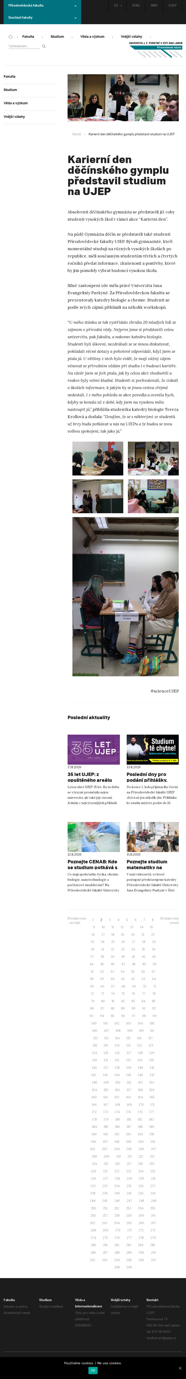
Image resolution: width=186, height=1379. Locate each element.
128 (140, 1053)
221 (105, 1171)
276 (117, 1238)
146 (140, 1075)
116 (139, 1038)
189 (151, 1127)
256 (93, 1215)
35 (143, 949)
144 (117, 1075)
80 (103, 1001)
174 (117, 1112)
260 (141, 1215)
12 (122, 927)
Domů (76, 134)
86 (92, 1008)
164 (140, 1097)
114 (117, 1038)
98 (144, 1016)
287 (105, 1253)
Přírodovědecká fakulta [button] (25, 6)
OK (93, 1370)
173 (105, 1112)
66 (102, 986)
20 (133, 935)
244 (92, 1201)
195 (152, 1134)
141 (152, 1068)
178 (94, 1119)
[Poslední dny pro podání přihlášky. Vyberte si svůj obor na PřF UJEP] (153, 750)
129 (151, 1053)
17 (103, 935)
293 (104, 1260)
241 (129, 1193)
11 (113, 927)
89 (123, 1008)
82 (123, 1001)
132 (117, 1060)
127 (129, 1053)
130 (94, 1060)
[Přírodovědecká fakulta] (10, 36)
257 (105, 1215)
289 (129, 1253)
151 (129, 1082)
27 (133, 942)
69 (134, 986)
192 (117, 1134)
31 (102, 949)
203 (104, 1149)
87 (102, 1008)
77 (143, 994)
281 (105, 1245)
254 (140, 1208)
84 (143, 1001)
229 (129, 1178)
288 (117, 1253)
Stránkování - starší (169, 920)
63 (143, 979)
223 (128, 1171)
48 (133, 964)
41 (133, 957)
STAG (136, 6)
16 (93, 935)
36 (153, 949)
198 (117, 1142)
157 (129, 1090)
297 (153, 1260)
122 (139, 1045)
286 (93, 1253)
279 (153, 1238)
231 (153, 1178)
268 (93, 1230)
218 (140, 1164)
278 (141, 1238)
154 (94, 1090)
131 (106, 1060)
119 (106, 1045)
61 (122, 979)
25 (113, 942)
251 (105, 1208)
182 (140, 1119)
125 (106, 1053)
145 (128, 1075)
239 (105, 1193)
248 (141, 1201)
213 (152, 1156)
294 (117, 1260)
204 (117, 1149)
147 (152, 1075)
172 (94, 1112)
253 (128, 1208)
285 (152, 1245)
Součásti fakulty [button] (20, 18)
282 (116, 1245)
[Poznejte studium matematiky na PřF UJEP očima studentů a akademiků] (153, 837)
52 (102, 972)
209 (106, 1156)
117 (150, 1038)
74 (113, 994)
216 (117, 1164)
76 (133, 994)
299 (129, 1267)
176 (140, 1112)
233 (105, 1186)
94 (102, 1016)
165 (152, 1097)
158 (140, 1090)
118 (95, 1045)
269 (105, 1230)
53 (112, 972)
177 (151, 1112)
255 (152, 1208)
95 (112, 1016)
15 (151, 927)
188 (140, 1127)
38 (102, 957)
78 (153, 994)
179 (106, 1119)
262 (92, 1223)
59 (102, 979)
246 (117, 1201)
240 (117, 1193)
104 (140, 1023)
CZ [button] (116, 6)
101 (105, 1023)
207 (153, 1149)
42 (143, 957)
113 (106, 1038)
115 (128, 1038)
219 (151, 1164)
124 (94, 1053)
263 (104, 1223)
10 (103, 927)
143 (105, 1075)
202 (92, 1149)
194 (140, 1134)
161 (105, 1097)
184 (94, 1127)
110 (141, 1031)
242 (141, 1193)
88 (112, 1008)
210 (118, 1156)
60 (113, 979)
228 (117, 1178)
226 (93, 1178)
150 (118, 1082)
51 (92, 972)
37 (92, 957)
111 (152, 1031)
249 (153, 1201)
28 (143, 942)
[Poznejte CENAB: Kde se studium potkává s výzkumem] (94, 837)
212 (141, 1156)
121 (128, 1045)
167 (106, 1105)
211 (130, 1156)
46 (113, 964)
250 (93, 1208)
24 (102, 942)
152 (140, 1082)
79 (92, 1001)
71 (154, 986)
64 (154, 979)
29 (154, 942)
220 (93, 1171)
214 (94, 1164)
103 (128, 1023)
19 (122, 935)
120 (117, 1045)
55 (133, 972)
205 (129, 1149)
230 (141, 1178)
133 (128, 1060)
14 (141, 927)
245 (105, 1201)
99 (154, 1016)
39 (112, 957)
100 (94, 1023)
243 (153, 1193)
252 (116, 1208)
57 (153, 972)
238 (92, 1193)
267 (153, 1223)
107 (106, 1031)
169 (129, 1105)
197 (105, 1142)
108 (118, 1031)
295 (129, 1260)
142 (93, 1075)
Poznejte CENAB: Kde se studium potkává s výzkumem (92, 867)
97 (133, 1016)
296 (141, 1260)
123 (151, 1045)
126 (117, 1053)
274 (93, 1238)
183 (151, 1119)
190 (94, 1134)
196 (93, 1142)
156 (117, 1090)
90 (133, 1008)
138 (117, 1068)
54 (122, 972)
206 (141, 1149)
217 (129, 1164)
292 (92, 1260)
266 (141, 1223)
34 (133, 949)
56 (143, 972)
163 (128, 1097)
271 (129, 1230)
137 (106, 1068)
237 (152, 1186)
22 (153, 935)
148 (94, 1082)
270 (117, 1230)
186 (117, 1127)
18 (112, 935)
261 (153, 1215)
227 (105, 1178)
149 (106, 1082)
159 (151, 1090)
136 (94, 1068)
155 (106, 1090)
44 (91, 964)
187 (129, 1127)
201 (152, 1142)
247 (129, 1201)
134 (140, 1060)
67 (113, 986)
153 (151, 1082)
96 (123, 1016)
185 (106, 1127)
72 (92, 994)
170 (141, 1105)
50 (154, 964)
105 (152, 1023)
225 (152, 1171)
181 (129, 1119)
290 (141, 1253)
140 (140, 1068)
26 (123, 942)
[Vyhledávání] (44, 46)
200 (141, 1142)
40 (123, 957)
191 (105, 1134)
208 (94, 1156)
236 (141, 1186)
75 (123, 994)
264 (117, 1223)
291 (153, 1253)
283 (128, 1245)
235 (129, 1186)
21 (142, 935)
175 (128, 1112)
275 (105, 1238)
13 (132, 927)
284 (140, 1245)
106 (94, 1031)
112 (95, 1038)
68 (123, 986)
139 (128, 1068)
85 (153, 1001)
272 (141, 1230)
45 (102, 964)
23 (92, 942)
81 (113, 1001)
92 (154, 1008)
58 (91, 979)
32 (112, 949)
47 (123, 964)
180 (117, 1119)
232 (93, 1186)
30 (92, 949)
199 (128, 1142)
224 (140, 1171)
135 (151, 1060)
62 (133, 979)
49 (144, 964)
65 (92, 986)
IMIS (154, 6)
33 (122, 949)
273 (152, 1230)
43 (154, 957)
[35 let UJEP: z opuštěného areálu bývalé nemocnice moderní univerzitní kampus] (94, 750)
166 (94, 1105)
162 (117, 1097)
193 (128, 1134)
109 (129, 1031)
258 (117, 1215)
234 (117, 1186)
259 (129, 1215)
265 (129, 1223)
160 (94, 1097)
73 (102, 994)
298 (117, 1267)
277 (129, 1238)
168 (117, 1105)
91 (143, 1008)
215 (106, 1164)
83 (133, 1001)
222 (116, 1171)
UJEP (173, 6)
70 (144, 986)
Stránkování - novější (77, 920)
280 (93, 1245)
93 (91, 1016)
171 (152, 1105)
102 (117, 1023)
